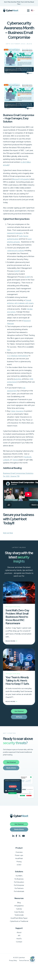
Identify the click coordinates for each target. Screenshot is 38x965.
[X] (19, 836)
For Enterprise (19, 885)
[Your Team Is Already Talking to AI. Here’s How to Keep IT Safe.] (19, 661)
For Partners (19, 888)
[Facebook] (16, 836)
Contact (19, 942)
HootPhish (19, 858)
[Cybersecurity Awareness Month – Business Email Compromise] (19, 74)
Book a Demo (11, 768)
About (19, 932)
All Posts (19, 717)
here (8, 350)
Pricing (19, 861)
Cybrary (19, 909)
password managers (15, 233)
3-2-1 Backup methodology (17, 356)
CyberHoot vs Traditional (19, 921)
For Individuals (19, 891)
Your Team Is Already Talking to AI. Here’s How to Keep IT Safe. (17, 681)
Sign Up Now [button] (8, 533)
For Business (19, 879)
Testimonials (19, 915)
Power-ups (19, 855)
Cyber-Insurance (17, 411)
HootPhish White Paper (19, 918)
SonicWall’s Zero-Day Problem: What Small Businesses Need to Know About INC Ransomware (17, 617)
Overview (19, 852)
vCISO (19, 865)
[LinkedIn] (13, 836)
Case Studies (19, 912)
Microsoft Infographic (20, 179)
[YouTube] (23, 836)
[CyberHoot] (10, 10)
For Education (19, 882)
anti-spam (29, 303)
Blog (29, 44)
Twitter (15, 460)
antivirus (10, 303)
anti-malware (19, 303)
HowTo (19, 939)
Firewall (28, 300)
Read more (11, 641)
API (19, 936)
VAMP (17, 271)
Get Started (19, 711)
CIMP (28, 277)
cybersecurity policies (15, 250)
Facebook (27, 457)
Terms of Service (24, 960)
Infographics (19, 906)
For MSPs (19, 876)
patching (17, 379)
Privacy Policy (13, 960)
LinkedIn (6, 460)
